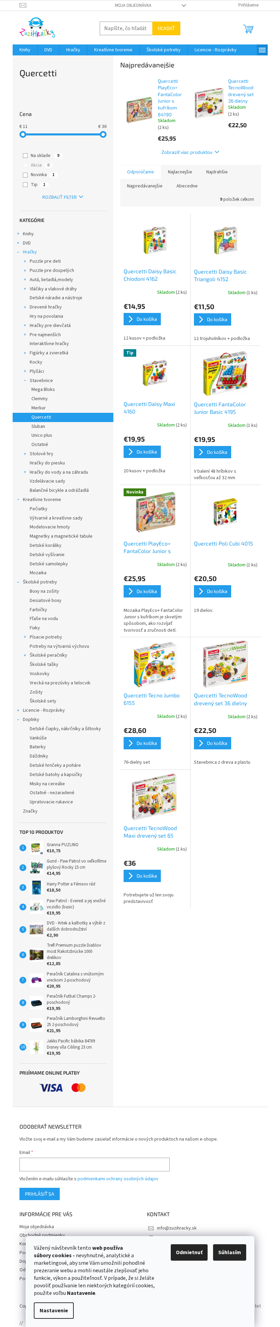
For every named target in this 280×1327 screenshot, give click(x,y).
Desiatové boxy (45, 600)
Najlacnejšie (180, 172)
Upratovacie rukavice (51, 802)
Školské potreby (40, 582)
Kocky (36, 362)
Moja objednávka (133, 5)
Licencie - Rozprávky (44, 710)
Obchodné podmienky (42, 1235)
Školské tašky (44, 664)
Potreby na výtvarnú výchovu (59, 646)
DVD (27, 243)
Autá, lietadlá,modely (51, 279)
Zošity (36, 692)
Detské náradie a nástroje (56, 297)
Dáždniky (39, 756)
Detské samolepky (49, 564)
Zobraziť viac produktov (187, 152)
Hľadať (166, 28)
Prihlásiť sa (39, 1194)
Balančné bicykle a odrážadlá (59, 490)
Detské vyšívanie (47, 554)
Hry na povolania (46, 316)
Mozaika (38, 572)
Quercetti (41, 417)
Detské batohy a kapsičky (56, 774)
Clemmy (39, 398)
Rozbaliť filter (59, 197)
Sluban (38, 426)
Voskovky (40, 673)
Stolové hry (41, 453)
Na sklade (45, 155)
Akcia (40, 165)
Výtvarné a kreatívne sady (56, 518)
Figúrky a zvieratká (49, 353)
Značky (30, 811)
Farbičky (38, 609)
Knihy (28, 234)
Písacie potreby (46, 637)
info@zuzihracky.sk (177, 1228)
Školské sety (43, 701)
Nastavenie (54, 1310)
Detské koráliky (45, 545)
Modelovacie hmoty (50, 527)
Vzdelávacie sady (47, 481)
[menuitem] (25, 49)
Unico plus (41, 435)
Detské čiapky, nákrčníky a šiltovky (65, 728)
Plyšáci (37, 371)
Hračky (30, 252)
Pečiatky (38, 508)
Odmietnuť (189, 1252)
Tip (38, 184)
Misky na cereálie (47, 783)
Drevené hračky (46, 307)
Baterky (38, 747)
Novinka (43, 174)
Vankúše (38, 738)
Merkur (38, 408)
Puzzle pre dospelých (52, 270)
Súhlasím (229, 1252)
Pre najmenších (45, 334)
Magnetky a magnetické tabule (61, 536)
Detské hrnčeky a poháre (55, 765)
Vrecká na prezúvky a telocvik (60, 683)
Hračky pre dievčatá (50, 325)
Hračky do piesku (47, 463)
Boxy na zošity (44, 591)
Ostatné (39, 444)
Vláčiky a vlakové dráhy (53, 289)
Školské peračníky (48, 655)
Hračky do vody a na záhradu (59, 472)
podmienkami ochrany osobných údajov (118, 1178)
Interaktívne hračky (49, 343)
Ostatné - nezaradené (52, 792)
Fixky (35, 628)
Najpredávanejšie (145, 186)
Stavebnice (41, 380)
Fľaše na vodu (44, 618)
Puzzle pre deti (45, 261)
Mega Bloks (43, 389)
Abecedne (187, 186)
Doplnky (31, 719)
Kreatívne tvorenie (42, 499)
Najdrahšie (217, 172)
